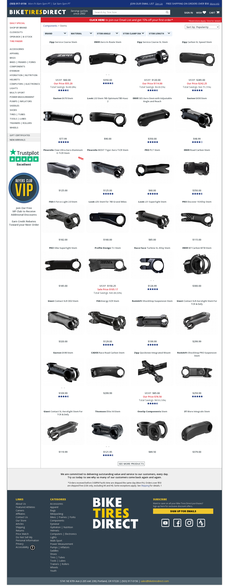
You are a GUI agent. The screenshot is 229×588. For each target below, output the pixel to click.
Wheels (14, 127)
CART (212, 12)
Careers (20, 510)
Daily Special (17, 23)
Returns (20, 530)
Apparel (14, 53)
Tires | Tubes (17, 114)
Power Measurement (22, 96)
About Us (21, 503)
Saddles (14, 105)
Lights (14, 88)
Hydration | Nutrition (23, 75)
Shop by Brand (18, 27)
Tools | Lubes (18, 118)
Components (17, 66)
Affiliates (20, 513)
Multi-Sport (17, 92)
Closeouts (16, 32)
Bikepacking (56, 513)
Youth (53, 570)
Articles (20, 523)
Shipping (145, 485)
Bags (13, 57)
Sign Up (159, 3)
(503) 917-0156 (18, 3)
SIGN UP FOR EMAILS (183, 511)
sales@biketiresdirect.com (155, 581)
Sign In (188, 12)
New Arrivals (17, 139)
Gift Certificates (20, 135)
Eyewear (14, 70)
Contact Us (22, 517)
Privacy (19, 543)
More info (214, 3)
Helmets (15, 79)
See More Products (131, 463)
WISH (199, 12)
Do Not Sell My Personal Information (27, 539)
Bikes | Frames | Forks (23, 62)
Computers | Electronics (25, 83)
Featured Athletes (25, 507)
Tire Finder (16, 41)
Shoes (13, 109)
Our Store (21, 520)
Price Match (22, 533)
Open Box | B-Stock (21, 36)
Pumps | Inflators (21, 101)
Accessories (17, 49)
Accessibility (22, 547)
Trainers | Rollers (21, 123)
